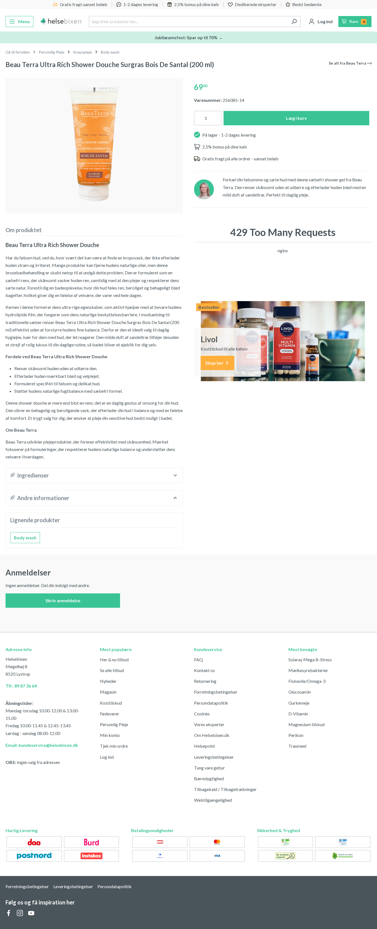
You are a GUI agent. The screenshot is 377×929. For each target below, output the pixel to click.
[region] (94, 143)
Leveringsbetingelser (214, 757)
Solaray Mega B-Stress (310, 659)
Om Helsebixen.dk (211, 735)
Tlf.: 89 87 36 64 (21, 685)
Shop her (214, 362)
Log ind (107, 757)
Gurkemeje (298, 702)
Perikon (295, 735)
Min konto (110, 735)
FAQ (198, 659)
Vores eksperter (209, 724)
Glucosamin (299, 691)
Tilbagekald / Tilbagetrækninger (225, 789)
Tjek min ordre (114, 745)
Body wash (25, 537)
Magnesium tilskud (306, 724)
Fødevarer (109, 713)
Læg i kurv (296, 118)
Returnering (205, 681)
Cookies (202, 713)
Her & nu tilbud (114, 659)
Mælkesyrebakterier (308, 670)
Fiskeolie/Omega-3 (306, 681)
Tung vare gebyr (209, 767)
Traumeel (297, 745)
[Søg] (294, 21)
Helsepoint (204, 745)
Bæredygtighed (209, 778)
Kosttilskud (111, 702)
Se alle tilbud (112, 670)
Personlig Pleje (114, 724)
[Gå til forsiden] (61, 21)
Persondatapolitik (211, 702)
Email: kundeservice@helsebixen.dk (42, 745)
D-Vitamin (298, 713)
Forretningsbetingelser (215, 691)
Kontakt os (204, 670)
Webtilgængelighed (213, 800)
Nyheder (108, 681)
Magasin (108, 691)
